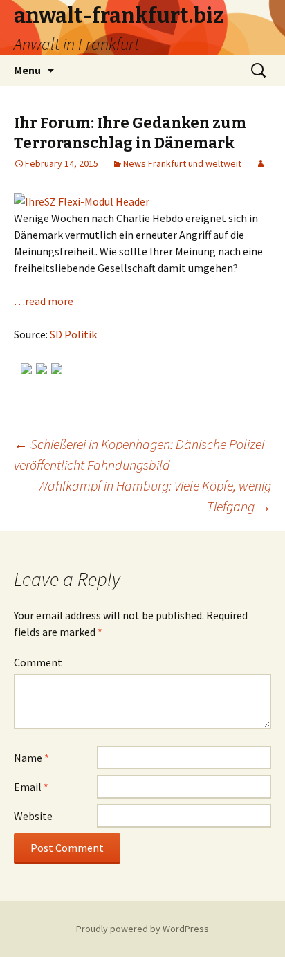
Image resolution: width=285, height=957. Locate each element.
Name (31, 758)
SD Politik (73, 334)
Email (31, 787)
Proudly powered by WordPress (142, 928)
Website (33, 816)
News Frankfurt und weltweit (182, 163)
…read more (43, 301)
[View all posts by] (260, 163)
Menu (27, 70)
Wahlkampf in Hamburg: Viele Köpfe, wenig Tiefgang (154, 496)
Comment (38, 662)
